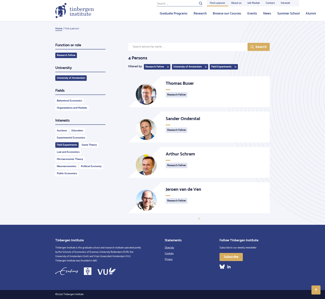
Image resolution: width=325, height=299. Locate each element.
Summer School (288, 13)
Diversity (169, 248)
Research (200, 13)
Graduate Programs (174, 13)
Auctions (62, 131)
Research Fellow (66, 55)
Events (252, 13)
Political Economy (91, 166)
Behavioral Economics (69, 101)
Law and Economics (68, 152)
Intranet (285, 3)
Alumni (311, 13)
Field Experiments (67, 145)
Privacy (168, 259)
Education (77, 131)
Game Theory (89, 145)
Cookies (169, 253)
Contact (270, 3)
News (267, 13)
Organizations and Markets (72, 108)
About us (236, 3)
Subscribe (231, 257)
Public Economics (67, 173)
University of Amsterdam (71, 78)
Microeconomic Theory (70, 159)
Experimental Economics (71, 138)
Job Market (254, 3)
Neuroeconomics (66, 166)
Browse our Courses (227, 13)
